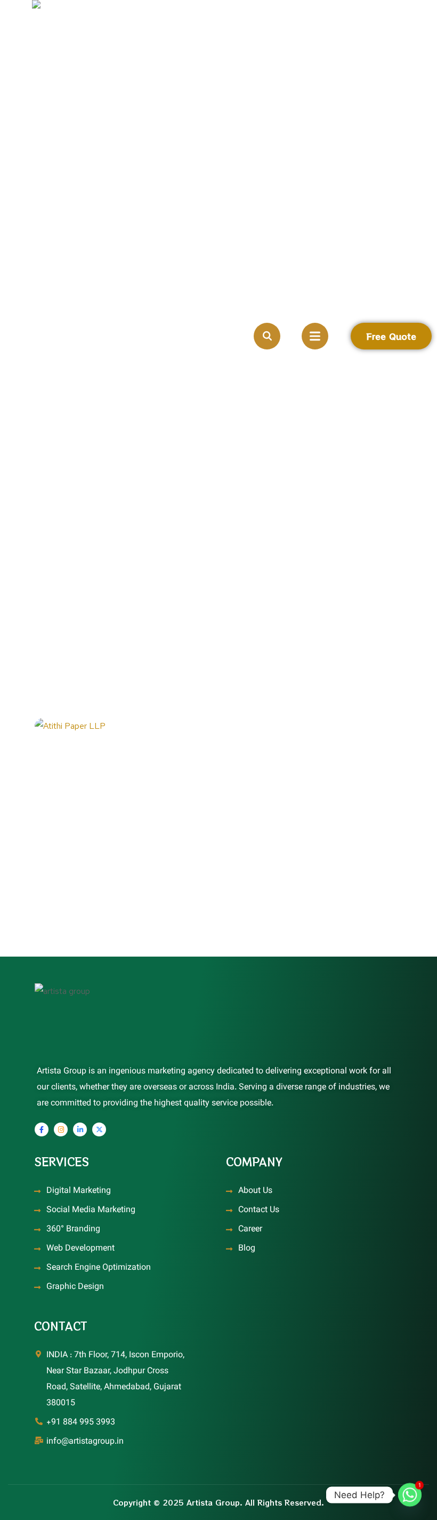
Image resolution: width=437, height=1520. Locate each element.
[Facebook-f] (41, 1129)
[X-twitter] (99, 1129)
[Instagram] (61, 1129)
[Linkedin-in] (80, 1129)
